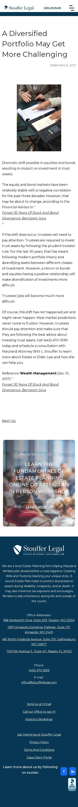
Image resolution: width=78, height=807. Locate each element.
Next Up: (9, 421)
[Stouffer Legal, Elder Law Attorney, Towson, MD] (72, 785)
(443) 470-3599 (39, 670)
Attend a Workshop (39, 719)
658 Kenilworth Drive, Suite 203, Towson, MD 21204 (39, 620)
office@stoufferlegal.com (39, 682)
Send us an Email (39, 704)
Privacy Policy (39, 742)
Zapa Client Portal (39, 757)
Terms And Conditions (39, 750)
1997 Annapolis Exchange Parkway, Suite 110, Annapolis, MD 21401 (39, 629)
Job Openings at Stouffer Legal (39, 734)
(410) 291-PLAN (52, 8)
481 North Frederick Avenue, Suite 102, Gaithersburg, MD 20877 (39, 641)
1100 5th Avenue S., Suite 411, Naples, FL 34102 (39, 651)
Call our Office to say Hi (39, 711)
